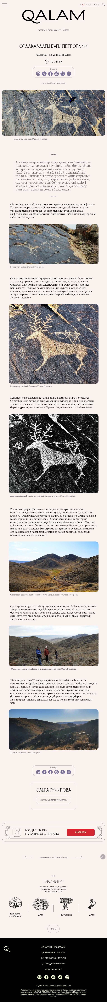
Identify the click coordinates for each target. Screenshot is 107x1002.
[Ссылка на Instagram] (39, 978)
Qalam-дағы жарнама (53, 964)
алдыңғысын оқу (47, 857)
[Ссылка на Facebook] (46, 978)
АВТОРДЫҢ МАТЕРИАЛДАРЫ (53, 800)
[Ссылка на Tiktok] (60, 978)
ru (89, 4)
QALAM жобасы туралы (53, 958)
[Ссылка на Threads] (67, 978)
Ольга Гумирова (57, 83)
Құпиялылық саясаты (53, 952)
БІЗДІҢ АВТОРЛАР (53, 969)
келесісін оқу (61, 857)
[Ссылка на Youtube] (53, 978)
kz (83, 4)
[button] (4, 4)
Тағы (53, 929)
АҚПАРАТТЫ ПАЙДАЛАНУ (53, 947)
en (95, 4)
